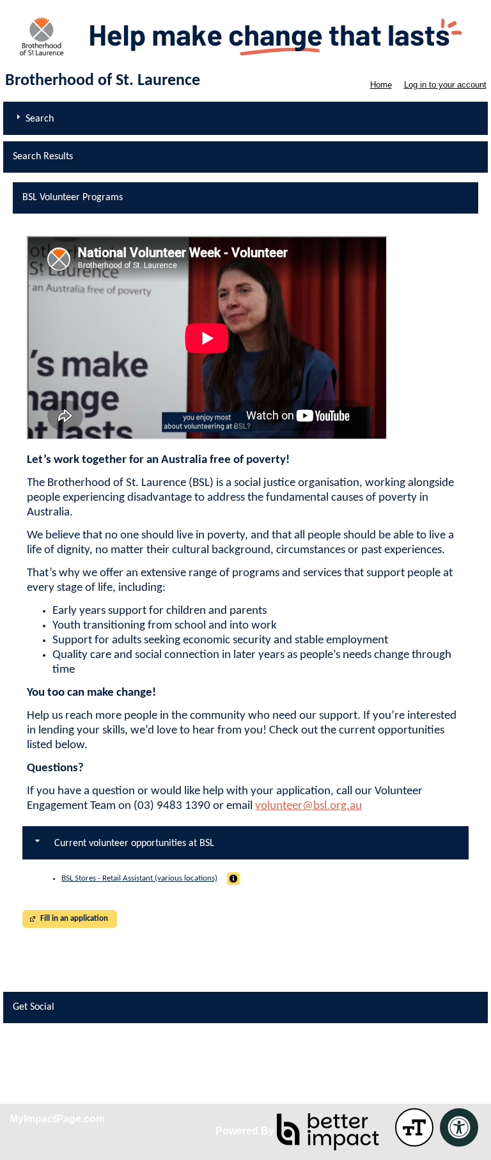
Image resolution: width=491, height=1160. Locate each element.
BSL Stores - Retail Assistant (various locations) (139, 878)
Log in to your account (445, 85)
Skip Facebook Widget (50, 1047)
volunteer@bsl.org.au (308, 806)
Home (381, 85)
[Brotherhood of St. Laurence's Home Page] (245, 35)
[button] (233, 878)
